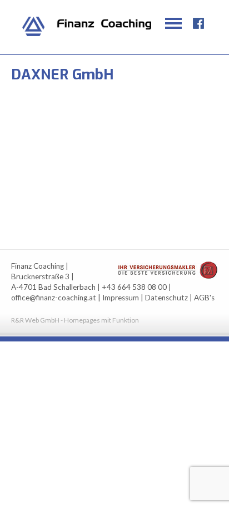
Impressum (120, 297)
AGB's (204, 297)
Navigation (173, 23)
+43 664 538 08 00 (134, 287)
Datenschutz (166, 297)
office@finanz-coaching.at (53, 297)
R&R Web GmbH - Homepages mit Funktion (75, 320)
